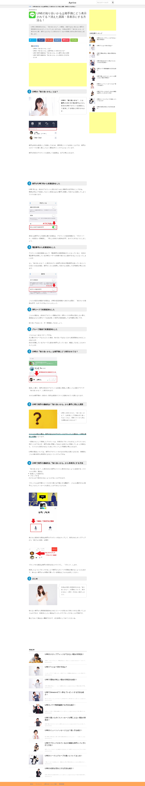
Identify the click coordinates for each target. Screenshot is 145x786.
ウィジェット (39, 784)
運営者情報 (61, 784)
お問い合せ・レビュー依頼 (50, 784)
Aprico (72, 2)
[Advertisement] (58, 74)
